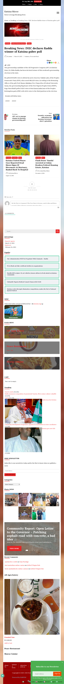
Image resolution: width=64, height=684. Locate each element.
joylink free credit (11, 562)
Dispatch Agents (10, 241)
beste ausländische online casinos (16, 569)
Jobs (35, 4)
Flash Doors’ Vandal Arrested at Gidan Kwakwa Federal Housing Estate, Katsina (46, 164)
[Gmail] (53, 62)
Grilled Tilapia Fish (33, 565)
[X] (49, 62)
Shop (41, 4)
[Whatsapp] (51, 62)
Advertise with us (23, 666)
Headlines (14, 158)
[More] (55, 62)
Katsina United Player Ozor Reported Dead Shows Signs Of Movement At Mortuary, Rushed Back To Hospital (17, 165)
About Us (6, 666)
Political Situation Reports (19, 43)
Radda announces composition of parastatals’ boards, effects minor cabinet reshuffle (30, 394)
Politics (29, 43)
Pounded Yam (9, 637)
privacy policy (54, 678)
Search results (9, 392)
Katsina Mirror (11, 11)
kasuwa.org (37, 304)
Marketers (8, 245)
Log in (7, 398)
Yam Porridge (24, 562)
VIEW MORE (14, 548)
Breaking (7, 43)
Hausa (30, 4)
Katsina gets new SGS (48, 428)
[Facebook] (47, 62)
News (23, 4)
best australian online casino (14, 565)
